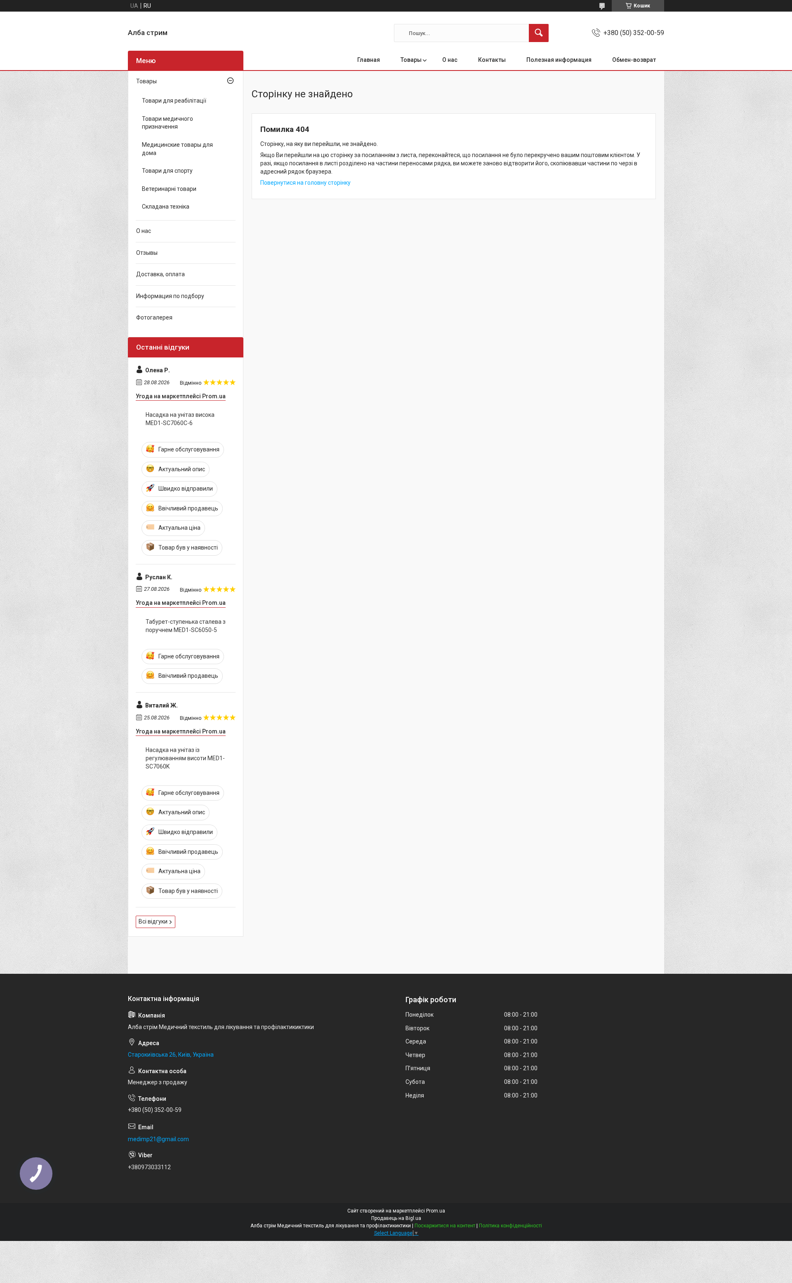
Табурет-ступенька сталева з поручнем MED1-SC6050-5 (186, 625)
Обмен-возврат (634, 59)
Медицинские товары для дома (177, 148)
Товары (411, 59)
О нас (449, 59)
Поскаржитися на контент (445, 1226)
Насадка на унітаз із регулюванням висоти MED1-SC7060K (185, 758)
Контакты (492, 59)
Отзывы (147, 252)
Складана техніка (165, 206)
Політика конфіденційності (510, 1226)
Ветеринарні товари (169, 189)
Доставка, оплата (160, 274)
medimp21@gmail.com (158, 1139)
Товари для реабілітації (174, 100)
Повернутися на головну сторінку (305, 182)
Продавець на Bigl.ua (396, 1218)
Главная (368, 59)
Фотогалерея (154, 317)
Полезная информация (559, 59)
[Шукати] (539, 33)
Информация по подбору (170, 296)
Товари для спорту (167, 170)
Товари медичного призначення (167, 122)
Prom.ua (435, 1211)
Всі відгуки (153, 921)
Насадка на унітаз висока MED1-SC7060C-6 (180, 418)
